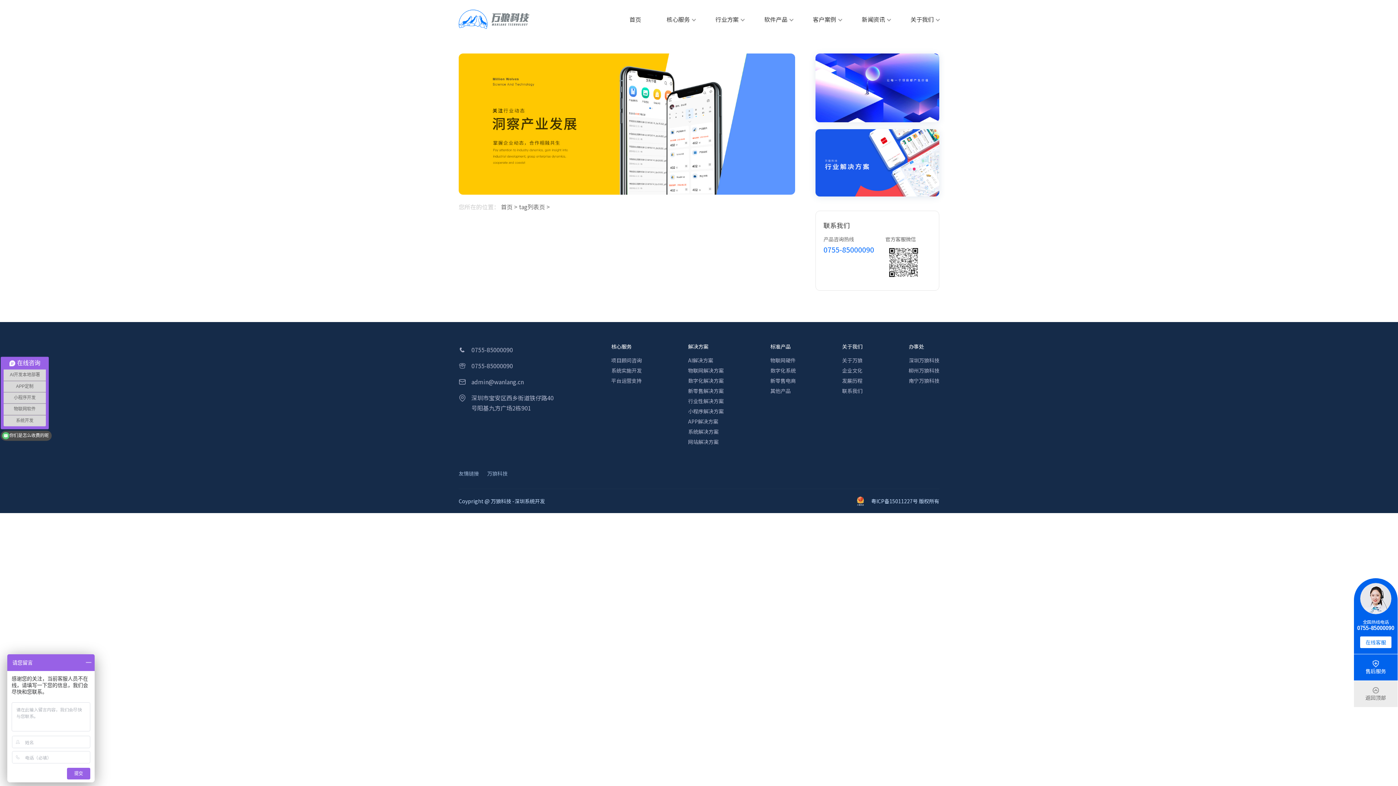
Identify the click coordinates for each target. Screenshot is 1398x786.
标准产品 (780, 346)
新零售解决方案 (706, 390)
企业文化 (852, 370)
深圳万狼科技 (924, 360)
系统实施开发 (626, 370)
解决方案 (698, 346)
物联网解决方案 (706, 370)
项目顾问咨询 (626, 360)
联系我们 (852, 390)
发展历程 (852, 380)
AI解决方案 (700, 360)
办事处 (916, 346)
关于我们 (852, 346)
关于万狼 (852, 360)
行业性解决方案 (706, 401)
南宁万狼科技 (924, 380)
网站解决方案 (703, 441)
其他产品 (780, 390)
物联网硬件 (783, 360)
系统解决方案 (703, 431)
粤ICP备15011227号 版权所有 (905, 501)
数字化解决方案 (706, 380)
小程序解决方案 (706, 411)
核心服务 (621, 346)
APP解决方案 (703, 421)
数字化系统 (783, 370)
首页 (507, 206)
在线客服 (1376, 642)
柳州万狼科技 (924, 370)
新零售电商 (783, 380)
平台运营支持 (626, 380)
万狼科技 (497, 473)
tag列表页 (532, 206)
